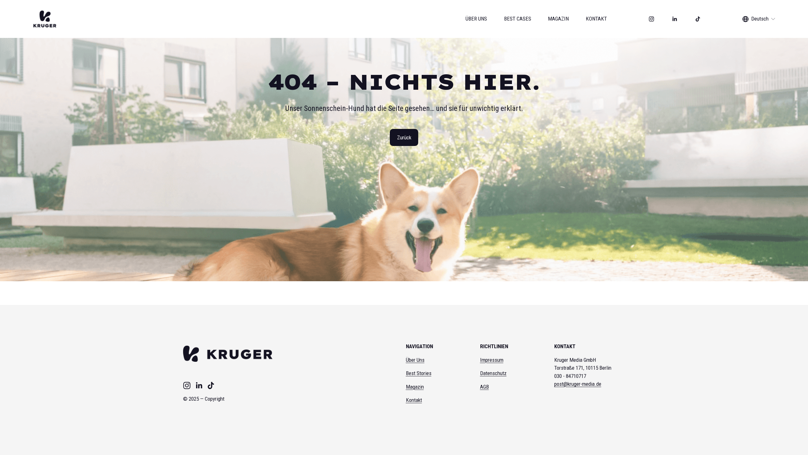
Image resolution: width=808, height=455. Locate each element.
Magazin (415, 387)
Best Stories (418, 373)
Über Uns (415, 360)
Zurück (404, 137)
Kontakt (414, 400)
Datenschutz (493, 373)
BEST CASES (517, 18)
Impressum (491, 360)
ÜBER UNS (476, 18)
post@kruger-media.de (577, 384)
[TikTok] (698, 19)
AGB (484, 387)
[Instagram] (651, 19)
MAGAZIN (558, 18)
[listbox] (759, 19)
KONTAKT (596, 18)
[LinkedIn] (674, 19)
